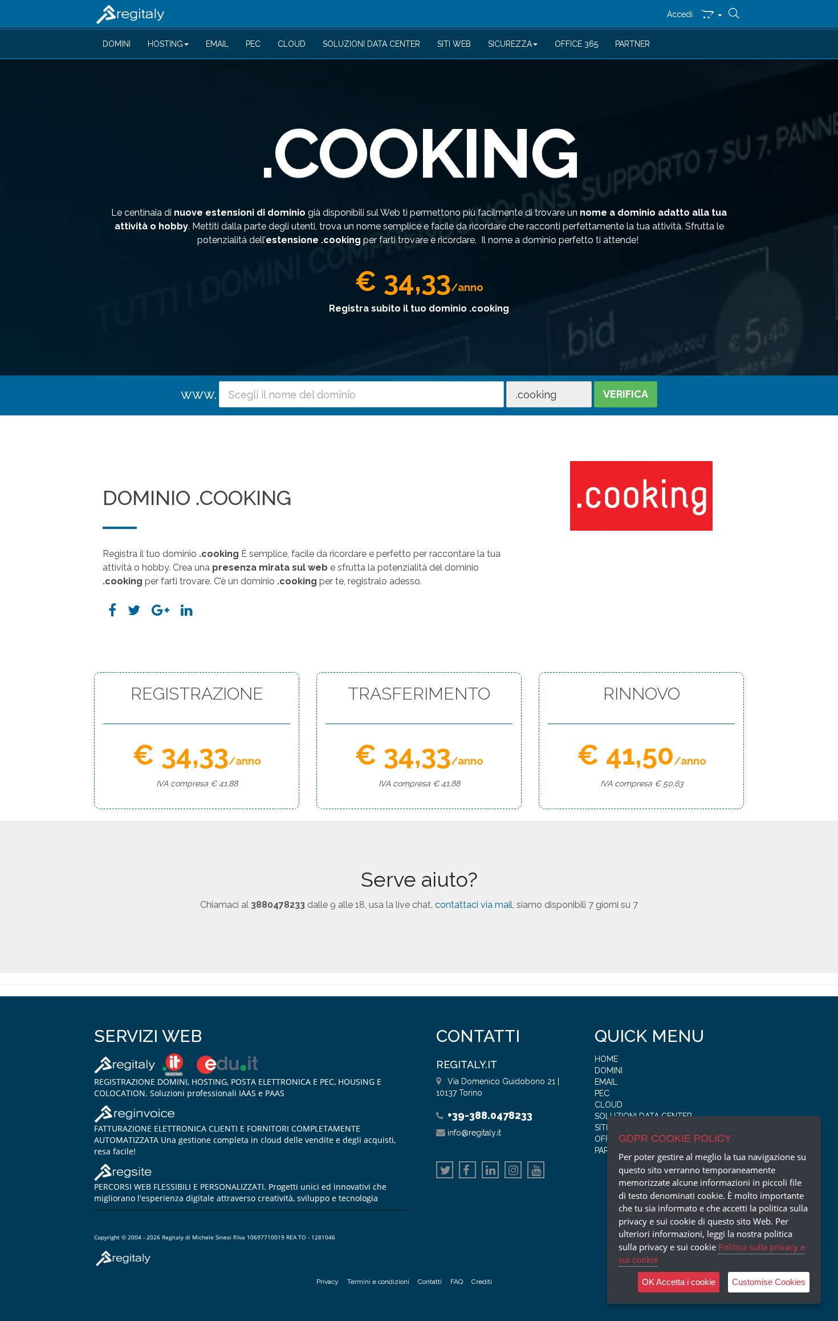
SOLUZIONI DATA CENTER (371, 44)
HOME (606, 1059)
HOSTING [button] (165, 44)
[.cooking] (187, 610)
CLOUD (292, 44)
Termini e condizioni (378, 1281)
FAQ (456, 1281)
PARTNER (632, 44)
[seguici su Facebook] (467, 1171)
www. (199, 394)
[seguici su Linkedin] (490, 1171)
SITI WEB (454, 44)
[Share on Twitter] (134, 610)
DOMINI (117, 44)
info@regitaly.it (474, 1132)
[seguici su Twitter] (444, 1171)
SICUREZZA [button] (510, 44)
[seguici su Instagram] (513, 1171)
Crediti (481, 1281)
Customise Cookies (769, 1282)
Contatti (430, 1281)
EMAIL (217, 44)
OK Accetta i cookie (678, 1282)
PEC (253, 44)
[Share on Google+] (160, 610)
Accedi (680, 14)
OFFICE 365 (576, 44)
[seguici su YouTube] (535, 1171)
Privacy (327, 1281)
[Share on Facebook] (112, 610)
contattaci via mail (473, 904)
